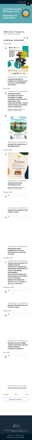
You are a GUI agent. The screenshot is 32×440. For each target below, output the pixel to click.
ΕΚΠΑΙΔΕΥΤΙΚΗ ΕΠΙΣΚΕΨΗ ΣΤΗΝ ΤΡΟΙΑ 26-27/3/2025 (18, 306)
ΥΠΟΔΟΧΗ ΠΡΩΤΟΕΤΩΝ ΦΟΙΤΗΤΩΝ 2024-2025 (15, 184)
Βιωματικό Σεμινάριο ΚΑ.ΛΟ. (17, 388)
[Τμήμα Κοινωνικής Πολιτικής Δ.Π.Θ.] (16, 13)
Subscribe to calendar (15, 399)
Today (16, 394)
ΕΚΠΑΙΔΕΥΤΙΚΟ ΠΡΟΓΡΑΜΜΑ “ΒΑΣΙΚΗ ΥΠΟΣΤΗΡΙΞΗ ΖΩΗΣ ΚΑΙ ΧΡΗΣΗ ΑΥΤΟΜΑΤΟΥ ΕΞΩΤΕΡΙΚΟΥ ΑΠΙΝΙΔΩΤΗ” (18, 345)
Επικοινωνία (11, 435)
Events (5, 34)
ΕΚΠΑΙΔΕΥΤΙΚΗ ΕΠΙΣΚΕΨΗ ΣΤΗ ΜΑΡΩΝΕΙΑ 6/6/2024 (17, 145)
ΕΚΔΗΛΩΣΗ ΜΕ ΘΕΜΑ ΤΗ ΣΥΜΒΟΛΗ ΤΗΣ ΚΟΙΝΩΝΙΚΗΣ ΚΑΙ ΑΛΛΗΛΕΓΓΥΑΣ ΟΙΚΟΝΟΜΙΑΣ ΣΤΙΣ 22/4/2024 (18, 82)
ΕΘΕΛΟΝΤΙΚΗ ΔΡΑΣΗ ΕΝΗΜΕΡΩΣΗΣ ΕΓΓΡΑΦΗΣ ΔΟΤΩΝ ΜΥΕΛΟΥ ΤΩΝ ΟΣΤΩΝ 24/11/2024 (17, 251)
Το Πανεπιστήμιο (19, 435)
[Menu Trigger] (28, 3)
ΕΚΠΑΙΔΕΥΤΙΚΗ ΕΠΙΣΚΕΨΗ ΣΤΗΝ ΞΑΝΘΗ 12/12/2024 (18, 211)
